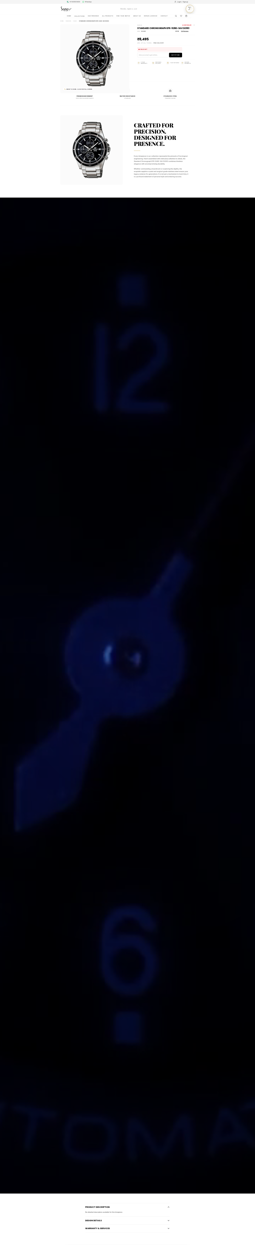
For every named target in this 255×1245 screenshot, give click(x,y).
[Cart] (186, 16)
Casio (75, 21)
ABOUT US (137, 16)
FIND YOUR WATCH (123, 16)
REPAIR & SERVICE (150, 16)
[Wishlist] (181, 16)
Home (62, 21)
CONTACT (164, 16)
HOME (69, 16)
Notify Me (175, 55)
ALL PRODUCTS (107, 16)
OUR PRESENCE (93, 16)
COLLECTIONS (79, 16)
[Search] (176, 16)
